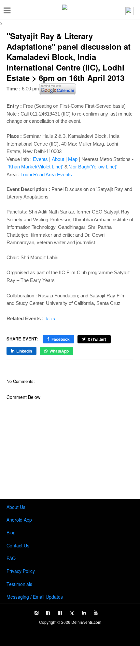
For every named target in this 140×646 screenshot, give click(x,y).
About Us (16, 507)
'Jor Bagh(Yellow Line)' (93, 166)
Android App (19, 519)
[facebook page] (48, 613)
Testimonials (19, 584)
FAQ (11, 558)
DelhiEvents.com (86, 622)
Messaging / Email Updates (35, 596)
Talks (50, 318)
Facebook (60, 339)
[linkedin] (84, 613)
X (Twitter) (97, 339)
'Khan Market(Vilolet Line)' (35, 166)
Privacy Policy (21, 571)
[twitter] (72, 613)
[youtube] (96, 613)
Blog (11, 532)
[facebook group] (60, 613)
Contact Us (18, 545)
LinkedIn (24, 351)
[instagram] (36, 613)
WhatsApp (59, 351)
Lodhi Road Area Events (46, 174)
